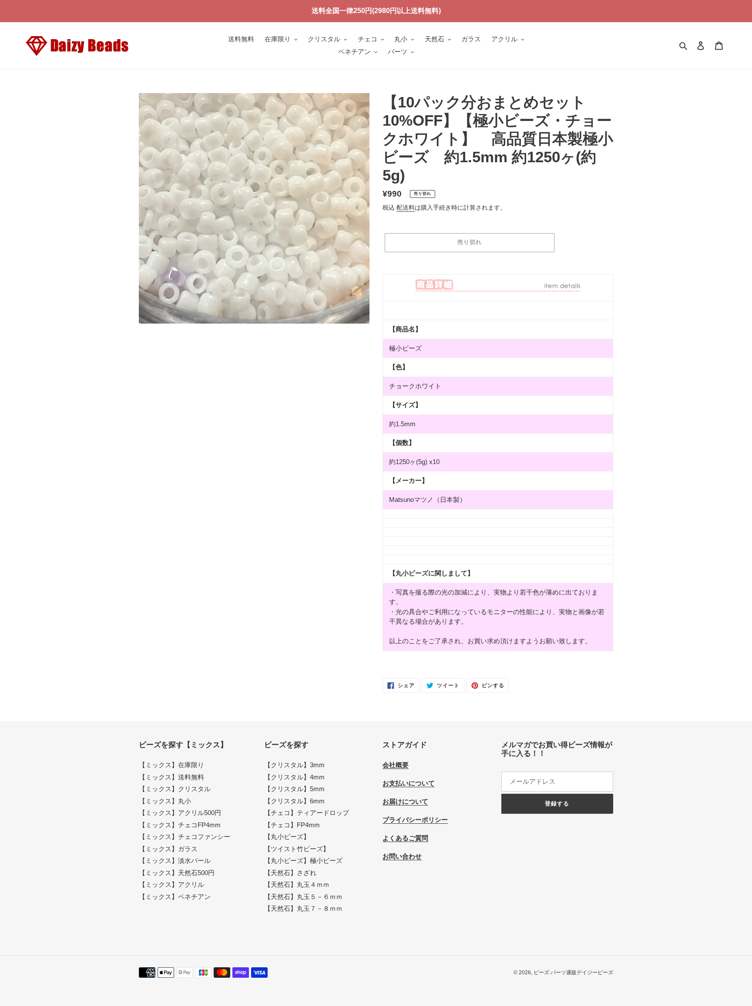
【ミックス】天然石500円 (177, 872)
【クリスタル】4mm (294, 777)
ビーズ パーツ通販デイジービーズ (573, 972)
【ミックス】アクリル (171, 884)
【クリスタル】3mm (294, 765)
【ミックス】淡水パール (175, 860)
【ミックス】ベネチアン (175, 896)
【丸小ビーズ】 (287, 836)
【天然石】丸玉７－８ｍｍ (303, 908)
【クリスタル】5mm (294, 788)
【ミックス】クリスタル (175, 788)
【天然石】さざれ (290, 872)
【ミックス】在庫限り (171, 765)
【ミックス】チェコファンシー (184, 836)
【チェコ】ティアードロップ (306, 812)
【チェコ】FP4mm (292, 825)
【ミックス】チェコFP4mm (180, 825)
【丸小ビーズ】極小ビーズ (303, 860)
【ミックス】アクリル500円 (180, 812)
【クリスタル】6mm (294, 801)
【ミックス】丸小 (165, 801)
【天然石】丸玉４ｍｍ (296, 884)
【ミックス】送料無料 (171, 777)
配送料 (405, 207)
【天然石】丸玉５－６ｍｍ (303, 896)
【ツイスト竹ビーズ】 (296, 848)
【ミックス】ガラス (168, 848)
